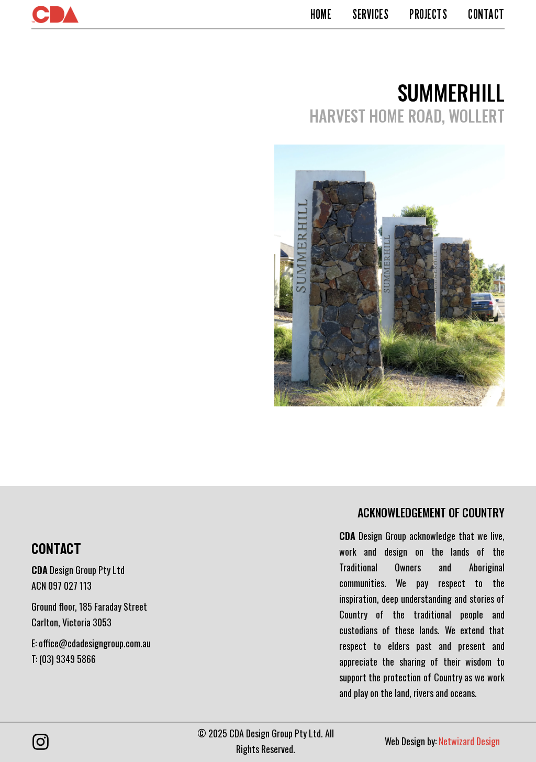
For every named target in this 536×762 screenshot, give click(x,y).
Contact (486, 14)
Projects (428, 14)
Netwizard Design (469, 741)
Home (320, 14)
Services (370, 14)
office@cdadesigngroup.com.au (95, 643)
